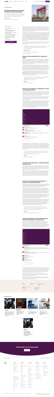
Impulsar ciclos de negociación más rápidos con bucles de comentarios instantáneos (10, 35)
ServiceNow (24, 101)
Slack (35, 34)
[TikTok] (49, 358)
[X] (46, 358)
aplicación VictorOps (42, 104)
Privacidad (11, 393)
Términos (14, 393)
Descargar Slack (6, 393)
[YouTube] (47, 358)
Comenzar (47, 1)
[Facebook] (44, 358)
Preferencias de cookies (18, 393)
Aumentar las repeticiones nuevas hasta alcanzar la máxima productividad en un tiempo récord (10, 37)
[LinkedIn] (41, 358)
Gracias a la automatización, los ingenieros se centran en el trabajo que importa (10, 30)
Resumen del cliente (7, 39)
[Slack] (6, 1)
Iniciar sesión (36, 1)
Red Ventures (24, 26)
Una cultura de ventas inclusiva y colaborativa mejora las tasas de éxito (10, 32)
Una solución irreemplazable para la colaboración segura (9, 28)
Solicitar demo (41, 1)
